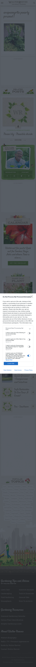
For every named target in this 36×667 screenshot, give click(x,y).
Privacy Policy (28, 370)
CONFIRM (10, 363)
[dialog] (18, 333)
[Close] (32, 297)
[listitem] (18, 328)
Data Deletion (8, 370)
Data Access (18, 370)
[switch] (28, 333)
